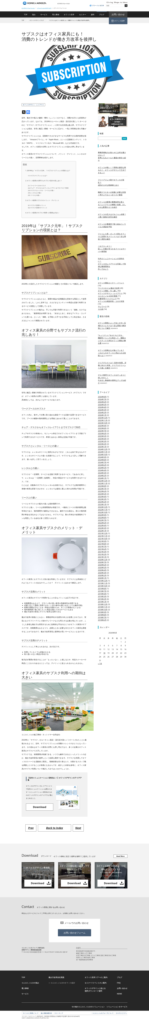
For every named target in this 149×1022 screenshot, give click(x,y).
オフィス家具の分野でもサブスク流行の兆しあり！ (44, 181)
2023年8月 (102, 486)
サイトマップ (58, 1013)
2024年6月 (102, 465)
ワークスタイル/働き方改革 (109, 288)
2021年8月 (102, 544)
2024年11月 (102, 452)
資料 (92, 14)
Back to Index (54, 828)
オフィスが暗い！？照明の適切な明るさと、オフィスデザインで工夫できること (112, 170)
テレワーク (102, 306)
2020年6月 (102, 565)
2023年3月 (102, 499)
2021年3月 (102, 552)
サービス (43, 14)
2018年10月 (102, 609)
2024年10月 (102, 454)
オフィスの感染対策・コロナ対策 (111, 301)
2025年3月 (102, 441)
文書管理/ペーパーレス (107, 298)
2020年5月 (102, 567)
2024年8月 (102, 460)
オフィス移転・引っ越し (107, 291)
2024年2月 (102, 475)
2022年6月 (102, 523)
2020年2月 (102, 575)
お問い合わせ (122, 988)
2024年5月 (102, 467)
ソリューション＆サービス (44, 8)
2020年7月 (102, 562)
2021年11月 (102, 536)
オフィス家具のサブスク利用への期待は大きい (43, 213)
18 (104, 653)
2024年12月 (102, 449)
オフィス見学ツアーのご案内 (96, 977)
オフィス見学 (69, 14)
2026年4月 (102, 407)
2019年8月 (102, 588)
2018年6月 (102, 620)
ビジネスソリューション (28, 8)
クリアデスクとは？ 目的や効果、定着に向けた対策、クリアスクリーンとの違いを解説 (112, 365)
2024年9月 (102, 457)
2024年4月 (102, 470)
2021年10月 (102, 538)
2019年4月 (102, 594)
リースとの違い (35, 195)
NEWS (119, 994)
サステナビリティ (121, 1013)
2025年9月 (102, 425)
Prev (31, 828)
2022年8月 (102, 517)
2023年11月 (102, 483)
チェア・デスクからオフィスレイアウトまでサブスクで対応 (49, 188)
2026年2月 (102, 412)
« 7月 (100, 663)
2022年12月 (102, 507)
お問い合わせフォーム (74, 932)
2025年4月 (102, 439)
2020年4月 (102, 570)
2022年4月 (102, 525)
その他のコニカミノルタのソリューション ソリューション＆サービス (99, 1006)
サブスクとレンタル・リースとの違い (42, 190)
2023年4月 (102, 496)
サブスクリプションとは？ (38, 176)
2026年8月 (102, 397)
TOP (25, 14)
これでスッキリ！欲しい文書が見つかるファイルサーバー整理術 (112, 249)
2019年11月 (102, 583)
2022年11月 (102, 510)
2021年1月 (102, 557)
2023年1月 (102, 504)
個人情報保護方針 (46, 1013)
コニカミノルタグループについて (103, 1013)
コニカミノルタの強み (30, 983)
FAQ (119, 983)
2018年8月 (102, 615)
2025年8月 (102, 428)
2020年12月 (102, 559)
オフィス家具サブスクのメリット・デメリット (43, 200)
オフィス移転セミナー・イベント (111, 283)
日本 (102, 5)
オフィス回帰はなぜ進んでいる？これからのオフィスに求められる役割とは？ (112, 353)
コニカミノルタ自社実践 (107, 296)
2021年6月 (102, 549)
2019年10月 (102, 586)
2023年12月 (102, 481)
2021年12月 (102, 533)
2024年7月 (102, 462)
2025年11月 (102, 420)
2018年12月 (102, 604)
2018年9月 (102, 612)
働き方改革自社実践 (56, 977)
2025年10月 (102, 423)
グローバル (95, 5)
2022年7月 (102, 520)
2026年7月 (102, 399)
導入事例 (55, 14)
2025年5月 (102, 436)
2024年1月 (102, 478)
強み (34, 14)
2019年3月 (102, 596)
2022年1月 (102, 531)
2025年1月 (102, 446)
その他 (100, 309)
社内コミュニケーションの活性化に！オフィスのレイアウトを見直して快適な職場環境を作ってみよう (112, 263)
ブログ (101, 14)
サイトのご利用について (31, 1013)
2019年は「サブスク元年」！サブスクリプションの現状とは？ (48, 170)
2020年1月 (102, 578)
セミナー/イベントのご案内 (95, 983)
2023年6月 (102, 491)
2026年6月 (102, 402)
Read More (120, 856)
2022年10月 (102, 512)
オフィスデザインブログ (37, 20)
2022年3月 (102, 528)
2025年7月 (102, 431)
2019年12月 (102, 580)
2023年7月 (102, 489)
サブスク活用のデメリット (38, 208)
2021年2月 (102, 554)
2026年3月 (102, 410)
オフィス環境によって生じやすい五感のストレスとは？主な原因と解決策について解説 (112, 325)
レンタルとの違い (36, 193)
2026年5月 (102, 404)
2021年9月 (102, 541)
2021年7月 (102, 546)
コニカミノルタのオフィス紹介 (63, 983)
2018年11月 (102, 607)
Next (78, 828)
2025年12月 (102, 418)
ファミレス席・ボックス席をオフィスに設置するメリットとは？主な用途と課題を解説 (112, 236)
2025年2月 (102, 444)
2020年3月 (102, 573)
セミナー (82, 14)
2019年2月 (102, 599)
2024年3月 (102, 473)
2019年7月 (102, 591)
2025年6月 (102, 433)
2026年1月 (102, 415)
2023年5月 (102, 494)
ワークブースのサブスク (38, 186)
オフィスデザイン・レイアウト (33, 105)
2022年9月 (102, 515)
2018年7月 (102, 617)
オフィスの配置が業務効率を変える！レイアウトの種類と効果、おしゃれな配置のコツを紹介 (112, 204)
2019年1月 (102, 602)
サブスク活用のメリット (38, 205)
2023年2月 (102, 502)
